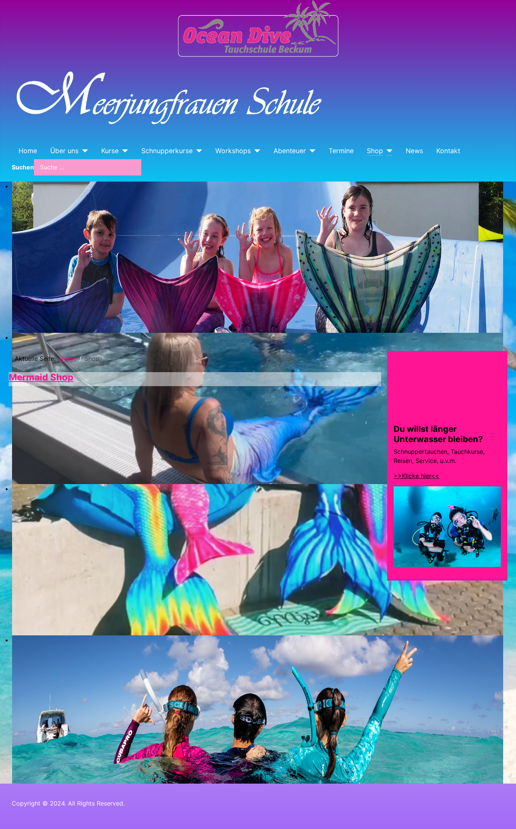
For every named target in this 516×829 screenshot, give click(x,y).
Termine (341, 151)
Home (28, 151)
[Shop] (387, 151)
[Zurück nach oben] (503, 815)
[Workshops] (255, 151)
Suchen (23, 167)
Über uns (64, 151)
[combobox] (87, 167)
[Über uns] (83, 151)
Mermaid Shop (41, 377)
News (414, 151)
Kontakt (448, 151)
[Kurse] (123, 151)
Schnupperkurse (167, 151)
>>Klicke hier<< (416, 476)
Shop (375, 151)
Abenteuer (289, 151)
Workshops (233, 151)
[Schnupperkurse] (197, 151)
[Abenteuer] (310, 151)
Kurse (110, 151)
